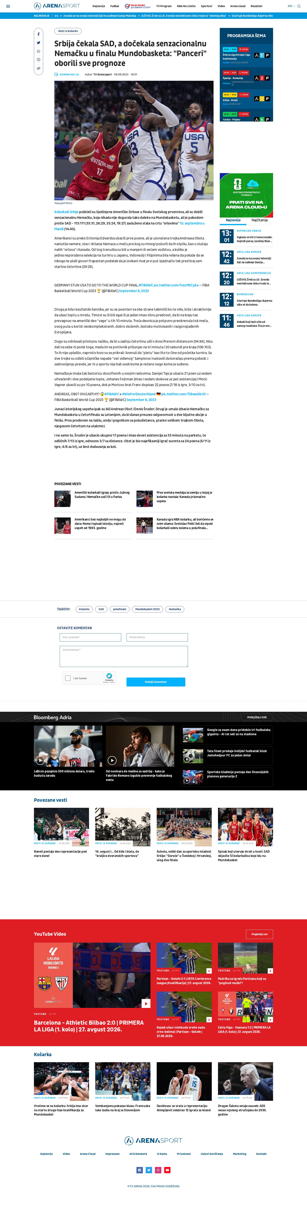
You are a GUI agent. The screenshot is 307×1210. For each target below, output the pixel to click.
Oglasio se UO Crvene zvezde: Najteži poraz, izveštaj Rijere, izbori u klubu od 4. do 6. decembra (254, 239)
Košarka (84, 609)
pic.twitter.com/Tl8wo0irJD (183, 394)
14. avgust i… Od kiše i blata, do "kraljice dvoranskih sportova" (117, 854)
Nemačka (175, 609)
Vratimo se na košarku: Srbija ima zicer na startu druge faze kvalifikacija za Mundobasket (61, 1110)
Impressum (112, 1154)
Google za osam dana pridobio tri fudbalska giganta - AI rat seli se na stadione (238, 732)
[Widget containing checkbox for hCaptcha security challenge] (89, 678)
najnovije (46, 1154)
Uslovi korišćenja (212, 1154)
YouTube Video (50, 934)
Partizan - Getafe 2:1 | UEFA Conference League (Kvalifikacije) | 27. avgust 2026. (184, 981)
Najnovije (99, 6)
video (66, 1154)
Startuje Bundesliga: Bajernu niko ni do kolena (237, 16)
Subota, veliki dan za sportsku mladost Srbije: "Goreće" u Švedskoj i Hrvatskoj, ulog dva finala (184, 856)
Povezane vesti (67, 484)
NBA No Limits (186, 6)
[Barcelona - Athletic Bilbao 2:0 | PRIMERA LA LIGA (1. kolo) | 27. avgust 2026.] (92, 975)
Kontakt (261, 1154)
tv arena (136, 1186)
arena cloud (87, 1154)
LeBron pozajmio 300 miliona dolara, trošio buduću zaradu (64, 773)
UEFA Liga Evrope (249, 251)
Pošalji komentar (156, 682)
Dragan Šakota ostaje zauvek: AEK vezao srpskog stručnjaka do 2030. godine (242, 1110)
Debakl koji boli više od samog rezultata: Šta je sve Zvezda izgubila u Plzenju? (253, 324)
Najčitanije (260, 220)
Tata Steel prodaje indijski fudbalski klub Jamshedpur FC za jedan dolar (237, 753)
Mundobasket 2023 (147, 609)
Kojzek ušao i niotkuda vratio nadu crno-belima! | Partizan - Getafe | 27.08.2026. (181, 1032)
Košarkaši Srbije (66, 212)
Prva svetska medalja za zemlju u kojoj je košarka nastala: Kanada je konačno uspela (184, 497)
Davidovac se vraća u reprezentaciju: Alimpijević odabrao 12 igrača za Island (184, 1108)
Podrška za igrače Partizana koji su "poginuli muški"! (242, 981)
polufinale (119, 609)
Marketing (239, 1154)
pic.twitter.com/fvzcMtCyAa (176, 285)
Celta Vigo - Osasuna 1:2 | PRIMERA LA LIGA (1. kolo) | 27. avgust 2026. (244, 1030)
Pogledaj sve (257, 717)
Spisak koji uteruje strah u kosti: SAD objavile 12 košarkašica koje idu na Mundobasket (244, 856)
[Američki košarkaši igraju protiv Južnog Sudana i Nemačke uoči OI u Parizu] (62, 499)
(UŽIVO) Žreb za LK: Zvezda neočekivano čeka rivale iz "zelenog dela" (161, 16)
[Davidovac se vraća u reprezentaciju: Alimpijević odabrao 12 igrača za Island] (184, 1081)
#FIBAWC (146, 285)
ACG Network (138, 1154)
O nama (162, 1154)
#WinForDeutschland (139, 394)
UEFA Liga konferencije (254, 273)
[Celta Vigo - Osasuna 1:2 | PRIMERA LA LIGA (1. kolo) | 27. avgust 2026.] (245, 1007)
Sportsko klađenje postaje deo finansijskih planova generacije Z (238, 774)
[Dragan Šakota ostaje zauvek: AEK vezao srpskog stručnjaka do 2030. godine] (245, 1081)
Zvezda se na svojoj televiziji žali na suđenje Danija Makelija (76, 16)
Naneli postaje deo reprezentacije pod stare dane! (60, 854)
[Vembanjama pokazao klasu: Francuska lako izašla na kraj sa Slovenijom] (122, 1081)
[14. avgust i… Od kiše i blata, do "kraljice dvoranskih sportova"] (122, 827)
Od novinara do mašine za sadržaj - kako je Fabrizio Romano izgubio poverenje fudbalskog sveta (139, 775)
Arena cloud (237, 6)
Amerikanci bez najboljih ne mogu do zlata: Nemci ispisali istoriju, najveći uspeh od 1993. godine (100, 523)
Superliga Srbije (249, 230)
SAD (101, 609)
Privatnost (184, 1154)
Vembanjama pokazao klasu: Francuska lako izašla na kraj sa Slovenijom (122, 1108)
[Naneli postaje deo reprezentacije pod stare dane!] (61, 827)
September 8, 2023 (134, 291)
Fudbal (114, 6)
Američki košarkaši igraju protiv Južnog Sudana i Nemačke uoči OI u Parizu (102, 495)
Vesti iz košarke (68, 31)
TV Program (164, 6)
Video (221, 6)
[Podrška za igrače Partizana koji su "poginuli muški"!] (245, 958)
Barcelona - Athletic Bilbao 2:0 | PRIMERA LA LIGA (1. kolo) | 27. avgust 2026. (89, 1026)
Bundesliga (245, 294)
